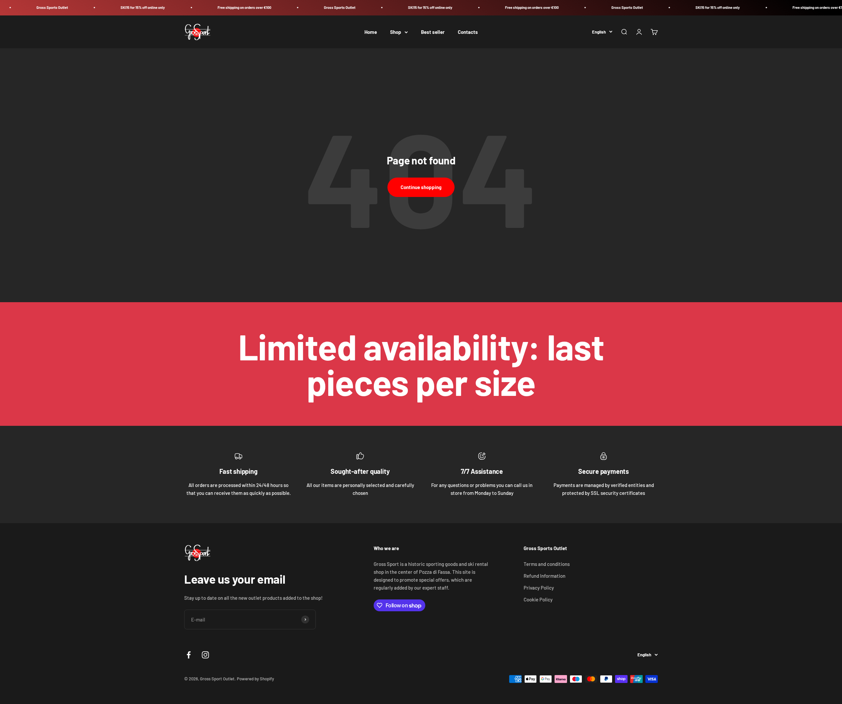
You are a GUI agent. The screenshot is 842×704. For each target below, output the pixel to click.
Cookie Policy (538, 599)
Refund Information (544, 576)
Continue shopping (421, 187)
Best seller (433, 32)
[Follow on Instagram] (205, 654)
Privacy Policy (539, 588)
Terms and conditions (547, 564)
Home (370, 32)
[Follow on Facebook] (188, 654)
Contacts (468, 32)
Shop (395, 32)
